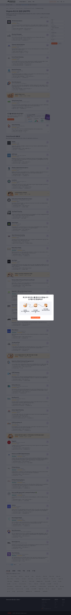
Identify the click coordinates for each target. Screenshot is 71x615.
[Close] (52, 296)
